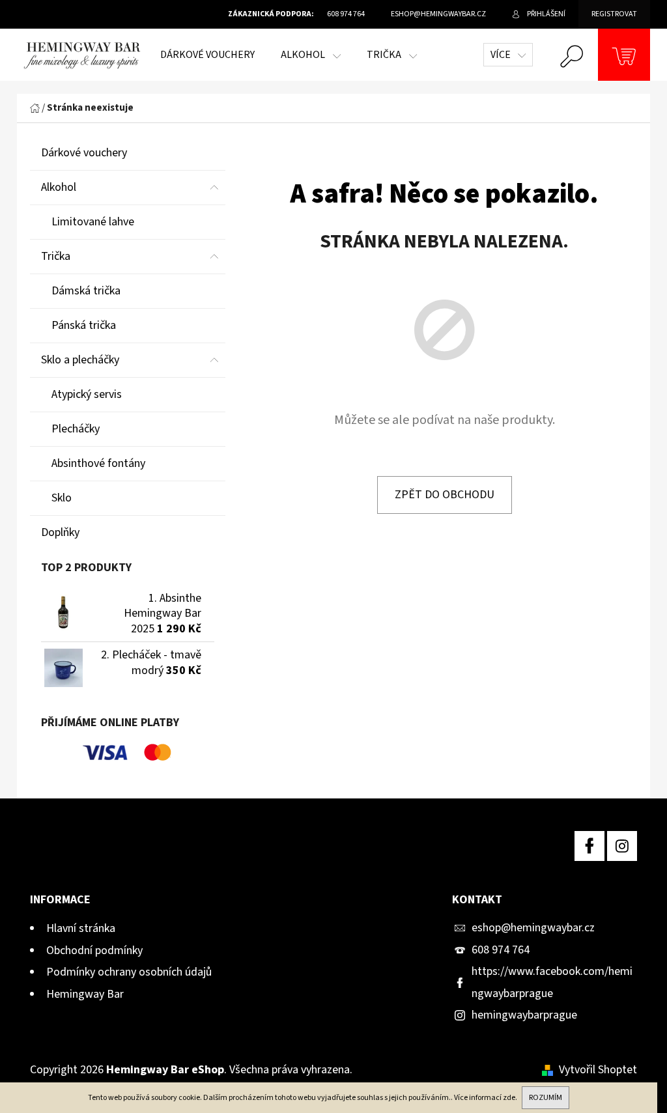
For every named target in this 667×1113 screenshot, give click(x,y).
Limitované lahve (92, 222)
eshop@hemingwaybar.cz (533, 928)
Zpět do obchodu (444, 494)
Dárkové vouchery (84, 153)
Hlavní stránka (80, 928)
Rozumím (545, 1097)
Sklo (61, 498)
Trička (55, 256)
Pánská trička (83, 325)
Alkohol (58, 187)
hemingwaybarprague (524, 1015)
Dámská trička (86, 291)
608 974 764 (501, 950)
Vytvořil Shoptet (598, 1070)
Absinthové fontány (98, 463)
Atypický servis (86, 394)
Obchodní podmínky (94, 950)
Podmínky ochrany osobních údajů (129, 972)
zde (509, 1097)
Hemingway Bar (85, 994)
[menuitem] (207, 55)
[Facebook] (589, 846)
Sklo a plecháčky (80, 360)
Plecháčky (75, 429)
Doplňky (60, 532)
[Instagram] (622, 846)
